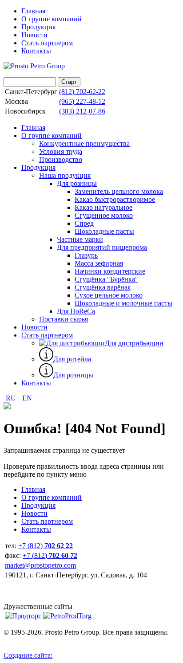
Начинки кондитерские (110, 271)
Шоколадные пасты (104, 231)
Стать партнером (47, 43)
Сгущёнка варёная (103, 287)
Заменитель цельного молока (119, 191)
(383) (82, 111)
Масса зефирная (99, 263)
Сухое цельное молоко (109, 295)
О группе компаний (51, 19)
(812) (82, 91)
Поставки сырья (63, 319)
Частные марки (80, 239)
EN (27, 398)
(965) (82, 101)
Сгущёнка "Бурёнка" (106, 279)
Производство (60, 159)
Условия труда (60, 151)
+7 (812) (45, 545)
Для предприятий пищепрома (102, 247)
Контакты (36, 51)
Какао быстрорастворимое (115, 199)
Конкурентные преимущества (84, 143)
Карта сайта (22, 640)
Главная (33, 11)
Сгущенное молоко (104, 215)
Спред (84, 223)
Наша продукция (65, 175)
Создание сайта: (28, 655)
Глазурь (86, 255)
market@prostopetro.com (40, 565)
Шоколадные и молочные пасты (123, 303)
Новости (34, 35)
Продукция (38, 27)
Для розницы (77, 183)
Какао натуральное (103, 207)
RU (12, 398)
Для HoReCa (76, 311)
